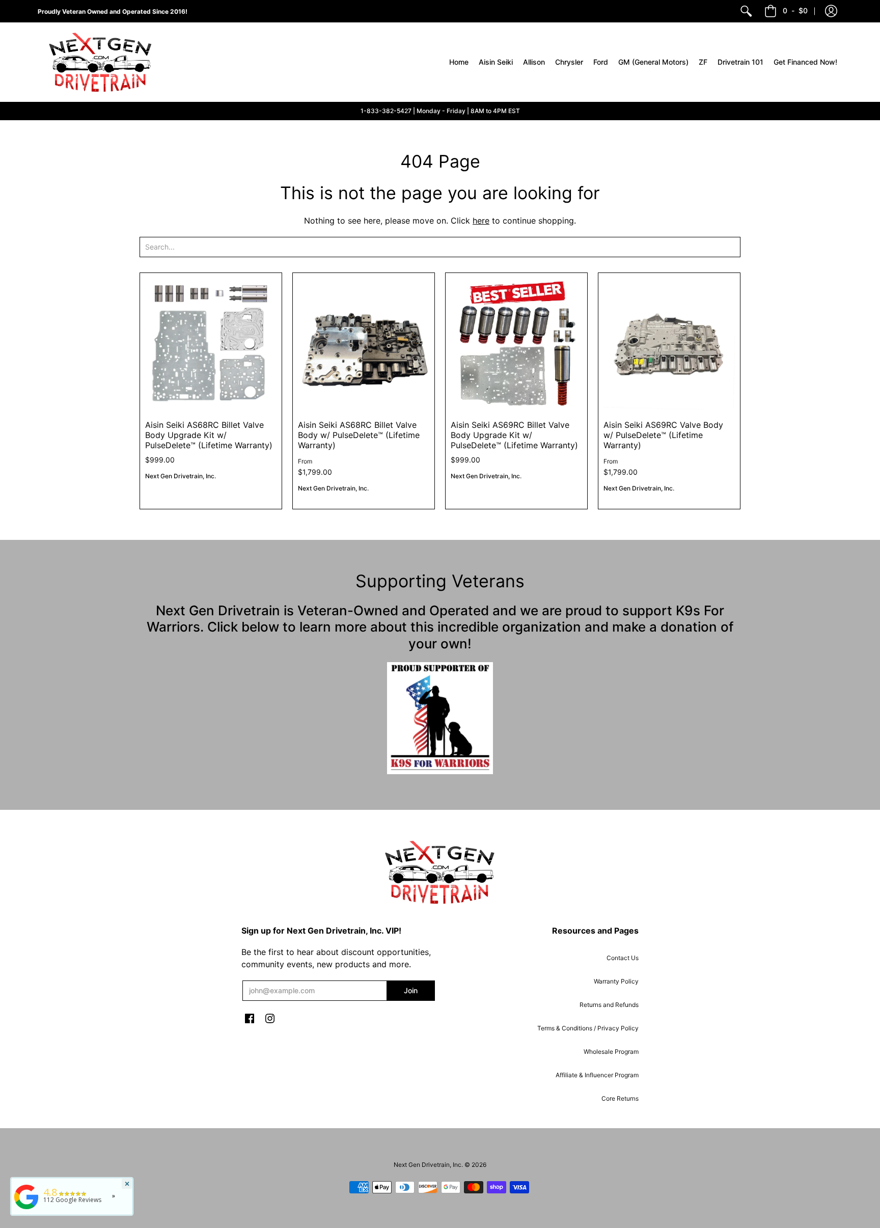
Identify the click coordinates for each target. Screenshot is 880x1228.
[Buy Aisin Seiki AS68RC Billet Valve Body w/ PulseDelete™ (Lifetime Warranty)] (363, 344)
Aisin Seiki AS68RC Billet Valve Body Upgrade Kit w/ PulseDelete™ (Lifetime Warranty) (208, 435)
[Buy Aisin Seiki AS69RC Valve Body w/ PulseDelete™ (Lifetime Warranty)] (669, 344)
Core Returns (620, 1098)
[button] (831, 11)
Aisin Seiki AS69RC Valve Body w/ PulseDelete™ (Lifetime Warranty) (663, 435)
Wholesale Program (611, 1051)
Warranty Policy (616, 981)
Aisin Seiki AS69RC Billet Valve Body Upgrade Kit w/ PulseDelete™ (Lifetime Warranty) (514, 435)
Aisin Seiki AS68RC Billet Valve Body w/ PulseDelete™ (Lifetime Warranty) (359, 435)
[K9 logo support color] (440, 718)
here (481, 220)
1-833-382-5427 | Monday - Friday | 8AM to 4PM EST (440, 111)
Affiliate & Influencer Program (597, 1075)
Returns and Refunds (609, 1004)
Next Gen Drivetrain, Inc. (180, 476)
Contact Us (623, 958)
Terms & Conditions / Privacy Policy (588, 1028)
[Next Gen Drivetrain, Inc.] (104, 62)
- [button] (795, 10)
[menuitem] (746, 11)
